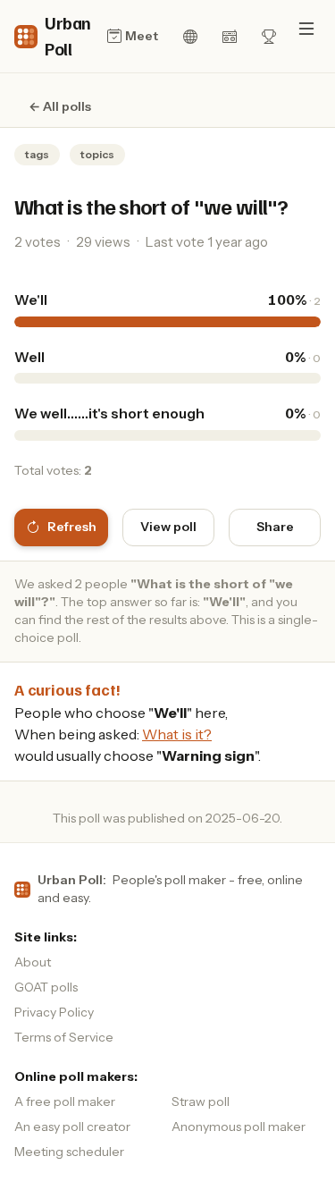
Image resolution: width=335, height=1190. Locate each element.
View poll (168, 527)
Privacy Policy (54, 1012)
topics (97, 154)
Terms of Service (63, 1037)
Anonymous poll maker (239, 1126)
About (32, 962)
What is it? (177, 734)
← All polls (60, 106)
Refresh (71, 527)
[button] (306, 28)
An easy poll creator (72, 1126)
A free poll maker (64, 1101)
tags (37, 154)
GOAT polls (46, 987)
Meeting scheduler (69, 1152)
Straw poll (201, 1101)
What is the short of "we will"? (151, 205)
